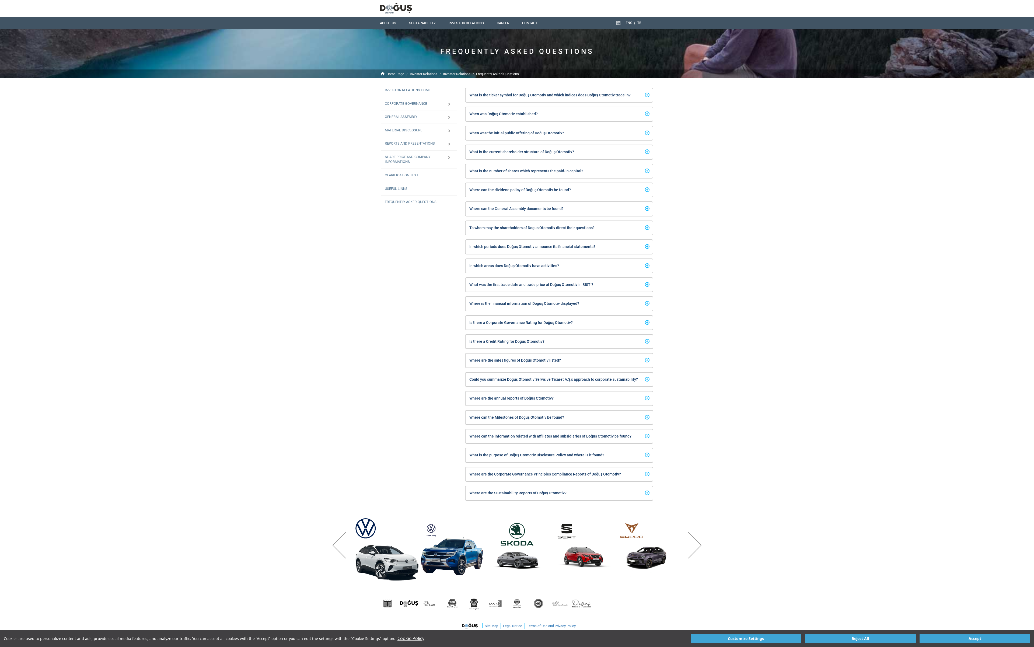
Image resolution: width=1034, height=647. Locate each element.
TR (639, 23)
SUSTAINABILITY (422, 23)
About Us (388, 23)
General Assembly (401, 117)
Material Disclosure (403, 130)
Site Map (491, 626)
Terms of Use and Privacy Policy (551, 626)
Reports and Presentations (410, 143)
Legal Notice (512, 626)
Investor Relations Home (408, 90)
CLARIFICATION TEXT (401, 175)
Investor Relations (466, 23)
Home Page (395, 74)
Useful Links (396, 189)
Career (503, 23)
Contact (529, 23)
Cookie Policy (410, 639)
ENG (629, 23)
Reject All (860, 638)
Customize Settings (746, 638)
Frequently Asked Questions (497, 74)
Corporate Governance (406, 104)
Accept (975, 638)
